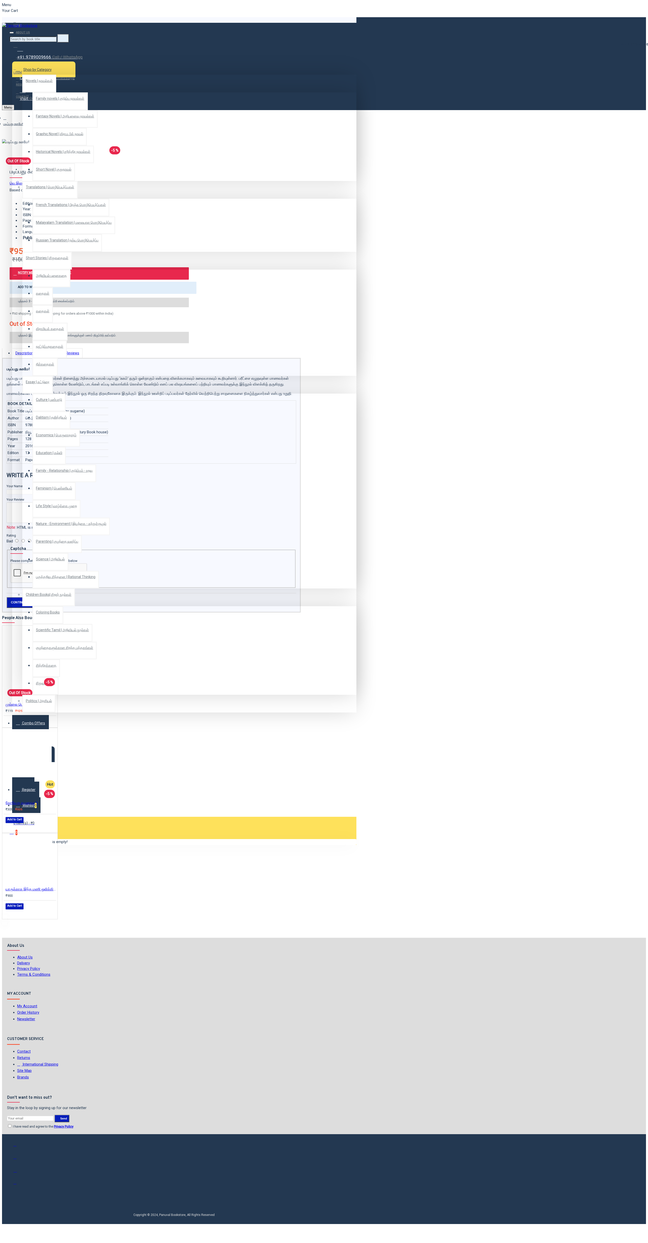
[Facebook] (18, 1147)
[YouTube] (18, 1185)
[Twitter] (18, 1159)
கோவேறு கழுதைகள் (22, 803)
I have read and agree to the (42, 1126)
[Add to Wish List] (9, 721)
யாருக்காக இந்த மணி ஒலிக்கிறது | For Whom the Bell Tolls (31, 889)
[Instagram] (18, 1172)
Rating (11, 535)
